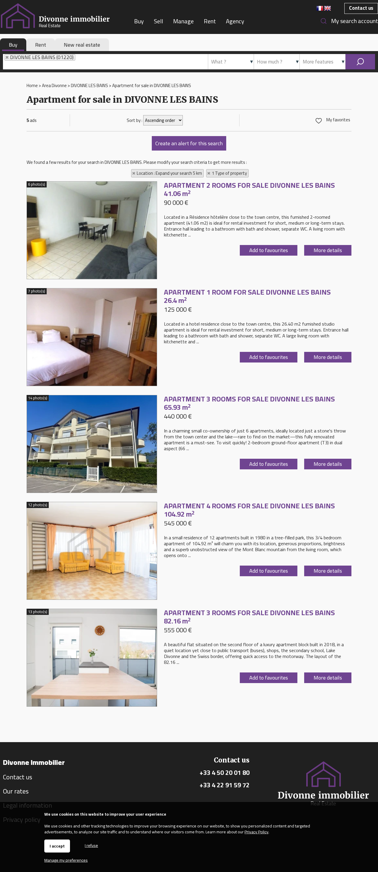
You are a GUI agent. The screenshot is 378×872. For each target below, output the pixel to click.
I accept (57, 846)
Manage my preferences (66, 860)
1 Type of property (229, 173)
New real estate (82, 45)
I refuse (91, 845)
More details (328, 250)
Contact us (361, 8)
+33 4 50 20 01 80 (225, 772)
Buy (13, 45)
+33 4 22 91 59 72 (225, 785)
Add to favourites (268, 250)
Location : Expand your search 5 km (169, 173)
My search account (354, 20)
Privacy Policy (256, 832)
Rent (40, 45)
